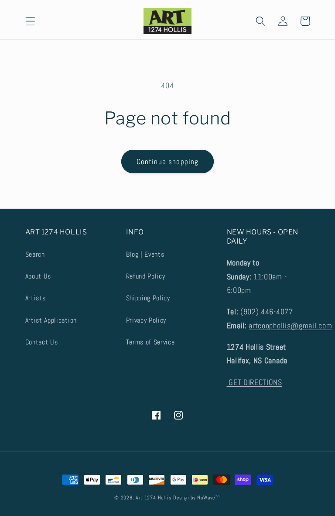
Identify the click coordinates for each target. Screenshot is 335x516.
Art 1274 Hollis (153, 498)
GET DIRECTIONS (254, 382)
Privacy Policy (146, 320)
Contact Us (41, 342)
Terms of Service (150, 342)
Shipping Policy (148, 298)
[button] (30, 21)
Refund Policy (145, 276)
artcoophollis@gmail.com (290, 325)
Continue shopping (168, 161)
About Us (38, 276)
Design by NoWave (194, 498)
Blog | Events (145, 254)
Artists (35, 298)
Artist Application (51, 320)
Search (35, 254)
